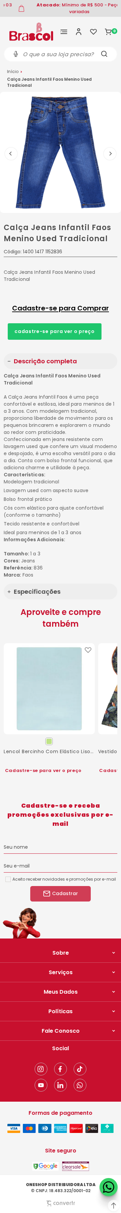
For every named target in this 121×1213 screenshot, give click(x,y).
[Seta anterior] (11, 153)
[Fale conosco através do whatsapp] (109, 1187)
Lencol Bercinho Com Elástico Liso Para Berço (49, 751)
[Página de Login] (78, 31)
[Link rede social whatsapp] (80, 1085)
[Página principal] (31, 32)
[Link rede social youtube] (41, 1085)
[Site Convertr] (60, 1203)
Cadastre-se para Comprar (60, 308)
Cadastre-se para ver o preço (54, 331)
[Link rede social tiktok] (80, 1069)
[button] (113, 1205)
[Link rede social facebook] (60, 1069)
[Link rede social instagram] (41, 1069)
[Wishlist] (93, 31)
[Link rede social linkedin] (60, 1085)
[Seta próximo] (110, 153)
